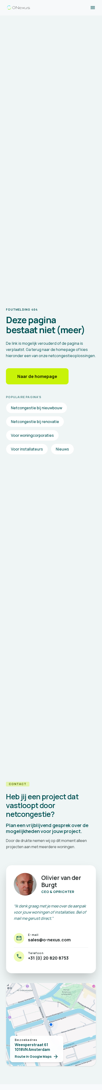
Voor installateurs (27, 449)
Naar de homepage (37, 376)
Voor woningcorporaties (32, 435)
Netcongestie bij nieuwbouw (36, 407)
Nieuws (62, 449)
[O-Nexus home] (18, 7)
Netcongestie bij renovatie (35, 421)
